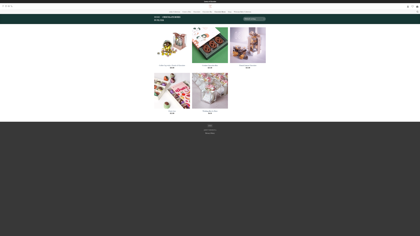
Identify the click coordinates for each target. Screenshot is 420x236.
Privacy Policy (210, 133)
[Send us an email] (9, 6)
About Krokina (210, 130)
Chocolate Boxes (220, 12)
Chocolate (196, 12)
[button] (408, 6)
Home (157, 17)
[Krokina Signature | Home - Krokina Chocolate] (210, 6)
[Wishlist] (412, 6)
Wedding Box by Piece (210, 111)
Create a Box (186, 12)
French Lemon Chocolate (247, 65)
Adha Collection (174, 12)
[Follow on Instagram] (6, 6)
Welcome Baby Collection (242, 12)
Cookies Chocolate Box (210, 65)
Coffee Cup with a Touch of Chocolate (172, 65)
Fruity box (172, 111)
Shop (229, 12)
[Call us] (11, 6)
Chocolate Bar (207, 12)
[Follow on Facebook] (3, 6)
